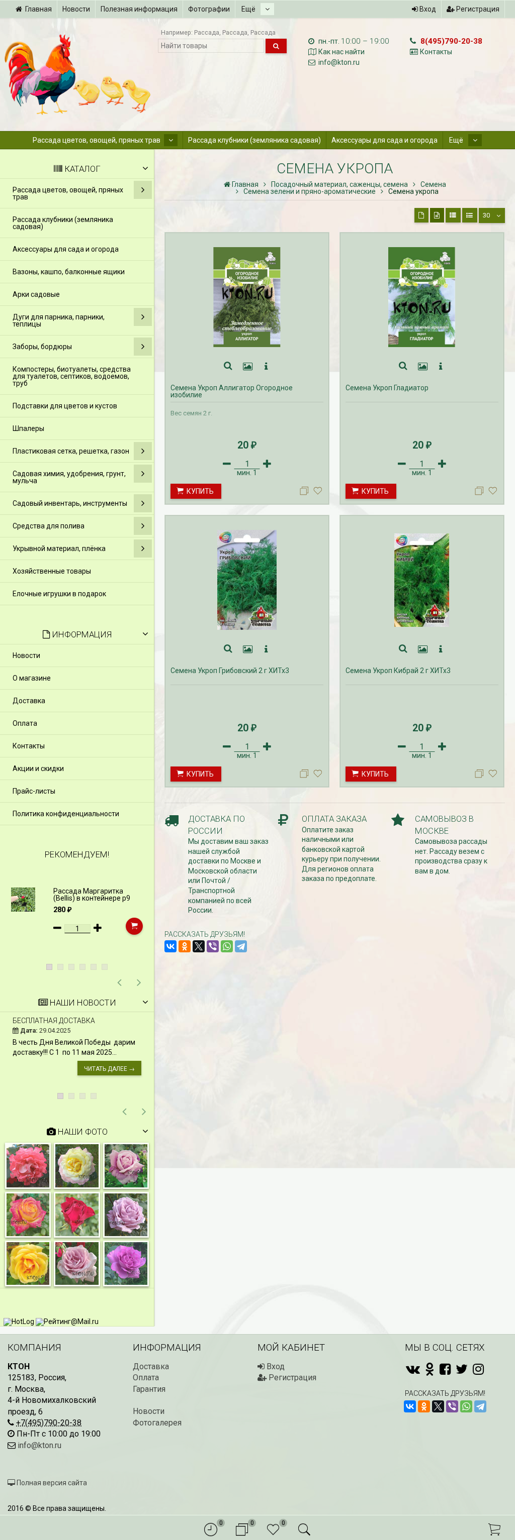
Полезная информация (139, 9)
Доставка (29, 701)
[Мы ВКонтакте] (413, 1369)
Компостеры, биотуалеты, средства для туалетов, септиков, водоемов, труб (72, 376)
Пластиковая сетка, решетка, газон (71, 451)
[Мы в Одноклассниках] (430, 1369)
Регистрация (477, 9)
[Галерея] (248, 367)
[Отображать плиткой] (421, 215)
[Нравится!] (317, 493)
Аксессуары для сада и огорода (384, 140)
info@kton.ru (339, 62)
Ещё (249, 9)
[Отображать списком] (453, 215)
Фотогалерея (157, 1422)
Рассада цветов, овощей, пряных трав (96, 140)
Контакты (436, 52)
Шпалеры (28, 428)
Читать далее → (109, 1068)
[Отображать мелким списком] (469, 215)
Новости (76, 9)
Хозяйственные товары (52, 571)
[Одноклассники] (185, 946)
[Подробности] (266, 367)
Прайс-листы (34, 791)
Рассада (206, 32)
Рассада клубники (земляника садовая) (254, 140)
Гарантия (149, 1389)
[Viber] (213, 946)
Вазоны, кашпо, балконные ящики (69, 272)
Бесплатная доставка (54, 1021)
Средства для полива (48, 526)
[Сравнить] (305, 493)
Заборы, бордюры (42, 347)
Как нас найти (341, 52)
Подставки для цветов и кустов (65, 406)
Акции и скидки (38, 768)
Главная (38, 9)
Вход (427, 9)
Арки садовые (36, 294)
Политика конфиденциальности (66, 814)
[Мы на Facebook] (445, 1369)
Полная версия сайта (51, 1483)
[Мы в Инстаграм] (478, 1369)
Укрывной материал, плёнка (59, 548)
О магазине (32, 678)
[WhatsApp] (227, 946)
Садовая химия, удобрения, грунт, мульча (69, 477)
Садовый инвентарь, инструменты (70, 503)
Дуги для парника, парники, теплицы (59, 320)
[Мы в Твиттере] (462, 1369)
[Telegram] (241, 946)
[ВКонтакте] (170, 946)
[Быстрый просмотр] (228, 367)
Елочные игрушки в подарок (59, 594)
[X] (199, 946)
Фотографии (209, 9)
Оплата (25, 723)
